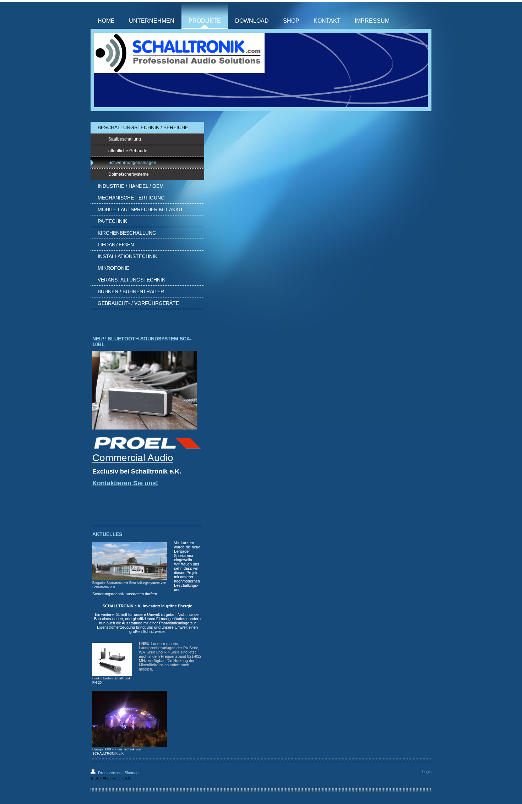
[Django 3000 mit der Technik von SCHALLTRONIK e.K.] (129, 719)
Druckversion (110, 773)
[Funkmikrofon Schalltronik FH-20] (112, 659)
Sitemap (131, 773)
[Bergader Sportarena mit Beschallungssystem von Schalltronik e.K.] (129, 561)
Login (426, 772)
